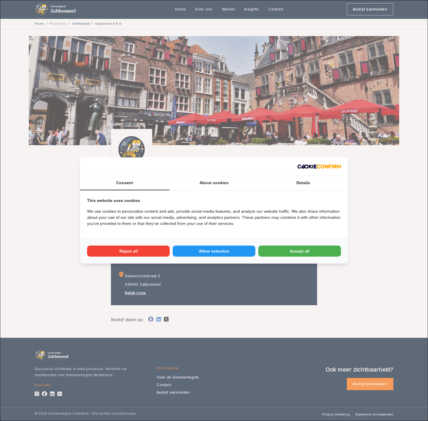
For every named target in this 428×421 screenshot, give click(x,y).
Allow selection (214, 251)
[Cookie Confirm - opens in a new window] (319, 166)
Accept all (299, 251)
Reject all (128, 251)
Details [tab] (303, 182)
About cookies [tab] (214, 182)
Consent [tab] (124, 182)
